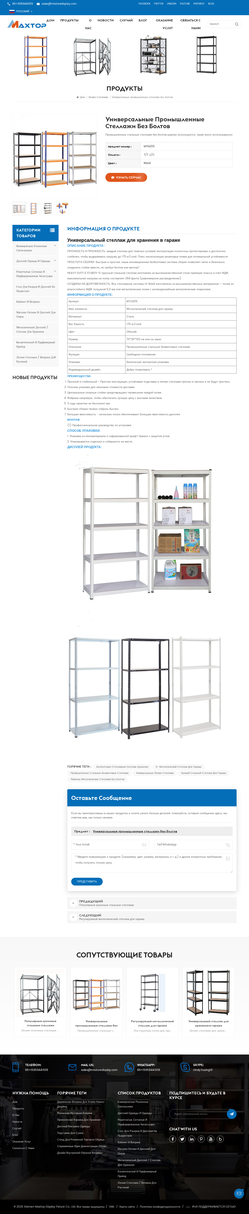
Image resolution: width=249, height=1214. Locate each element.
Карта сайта (127, 1207)
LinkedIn (171, 4)
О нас (88, 24)
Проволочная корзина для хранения (79, 1120)
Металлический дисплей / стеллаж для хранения (32, 329)
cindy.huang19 (202, 1070)
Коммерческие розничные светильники (31, 248)
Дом (50, 20)
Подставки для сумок (70, 1133)
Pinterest (199, 4)
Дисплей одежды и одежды (33, 261)
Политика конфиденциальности (160, 1207)
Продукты (69, 20)
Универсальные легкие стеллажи (155, 773)
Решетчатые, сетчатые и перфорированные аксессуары (34, 274)
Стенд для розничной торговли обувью (80, 1140)
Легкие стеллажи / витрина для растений (35, 359)
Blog (211, 4)
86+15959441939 (22, 4)
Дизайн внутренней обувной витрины (79, 1153)
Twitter (158, 4)
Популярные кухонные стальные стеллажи (40, 1023)
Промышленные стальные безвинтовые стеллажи (100, 773)
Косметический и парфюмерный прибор (35, 344)
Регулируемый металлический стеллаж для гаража (152, 1023)
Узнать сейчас (128, 177)
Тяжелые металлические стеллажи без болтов (97, 779)
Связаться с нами (190, 24)
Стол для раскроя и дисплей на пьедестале (35, 289)
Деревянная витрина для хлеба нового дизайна (80, 1104)
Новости (106, 20)
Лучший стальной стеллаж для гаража (203, 773)
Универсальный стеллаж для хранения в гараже (209, 1023)
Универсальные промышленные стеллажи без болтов (135, 831)
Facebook (144, 4)
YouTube (185, 4)
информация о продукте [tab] (103, 229)
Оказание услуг (164, 24)
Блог (143, 20)
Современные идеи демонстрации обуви (81, 1146)
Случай (126, 20)
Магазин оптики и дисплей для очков (35, 314)
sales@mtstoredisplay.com (59, 4)
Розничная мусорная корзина (74, 1113)
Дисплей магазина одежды (73, 1126)
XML (111, 1207)
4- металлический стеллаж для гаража (178, 767)
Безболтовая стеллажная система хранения (122, 767)
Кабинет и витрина (28, 302)
